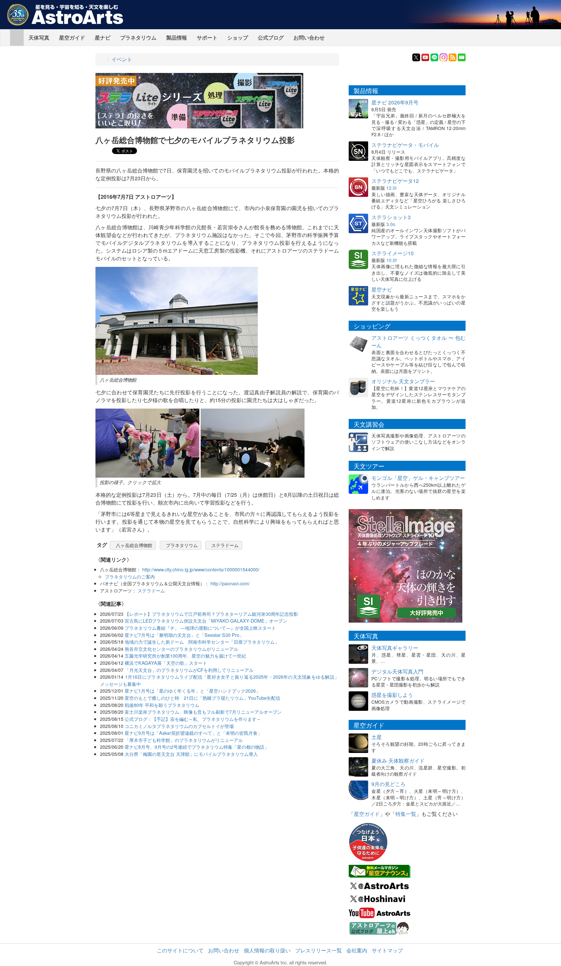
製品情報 (176, 37)
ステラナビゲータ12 (395, 181)
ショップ (237, 37)
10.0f (391, 260)
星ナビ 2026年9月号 (394, 102)
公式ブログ (271, 37)
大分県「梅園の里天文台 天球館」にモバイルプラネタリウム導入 (191, 753)
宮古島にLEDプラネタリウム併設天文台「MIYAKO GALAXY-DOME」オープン (206, 620)
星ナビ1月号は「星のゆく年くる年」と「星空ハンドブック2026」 (192, 690)
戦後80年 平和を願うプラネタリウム (162, 704)
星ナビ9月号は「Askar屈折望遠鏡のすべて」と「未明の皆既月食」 (193, 732)
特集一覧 (405, 813)
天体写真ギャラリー (394, 647)
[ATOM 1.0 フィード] (452, 56)
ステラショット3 (391, 217)
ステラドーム (225, 545)
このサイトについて (180, 950)
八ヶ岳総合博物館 (134, 545)
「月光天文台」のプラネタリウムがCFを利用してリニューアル (189, 669)
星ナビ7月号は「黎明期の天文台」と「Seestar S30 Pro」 (184, 634)
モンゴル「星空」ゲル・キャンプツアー (418, 478)
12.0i (391, 188)
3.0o (390, 224)
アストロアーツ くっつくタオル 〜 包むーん (418, 341)
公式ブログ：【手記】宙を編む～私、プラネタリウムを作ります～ (193, 718)
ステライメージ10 (392, 253)
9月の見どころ (388, 784)
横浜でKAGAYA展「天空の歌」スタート (166, 662)
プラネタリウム (138, 37)
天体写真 (39, 37)
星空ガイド (72, 37)
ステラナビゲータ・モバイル (405, 145)
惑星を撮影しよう (392, 694)
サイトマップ (387, 950)
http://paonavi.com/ (230, 583)
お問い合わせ (309, 37)
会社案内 (356, 950)
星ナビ (102, 37)
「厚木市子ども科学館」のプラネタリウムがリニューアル (184, 739)
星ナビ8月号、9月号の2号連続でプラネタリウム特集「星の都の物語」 (197, 746)
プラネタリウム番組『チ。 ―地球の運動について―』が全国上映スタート (200, 627)
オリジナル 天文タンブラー (403, 381)
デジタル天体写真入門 (397, 671)
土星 (376, 737)
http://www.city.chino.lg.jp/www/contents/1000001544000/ (200, 569)
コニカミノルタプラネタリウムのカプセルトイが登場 (179, 725)
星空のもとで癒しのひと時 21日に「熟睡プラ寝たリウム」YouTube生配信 (202, 697)
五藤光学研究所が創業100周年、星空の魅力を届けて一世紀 (185, 655)
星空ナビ (381, 289)
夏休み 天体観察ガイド (398, 760)
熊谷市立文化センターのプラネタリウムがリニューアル (181, 648)
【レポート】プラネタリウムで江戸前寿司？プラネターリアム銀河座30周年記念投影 (211, 613)
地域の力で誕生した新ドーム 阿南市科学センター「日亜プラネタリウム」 (202, 641)
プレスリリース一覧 (318, 950)
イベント (121, 59)
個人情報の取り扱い (267, 950)
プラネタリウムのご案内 (130, 576)
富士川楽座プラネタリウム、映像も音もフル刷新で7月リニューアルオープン (203, 711)
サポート (207, 37)
